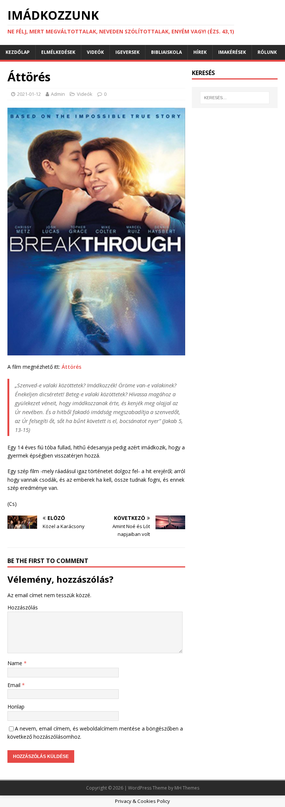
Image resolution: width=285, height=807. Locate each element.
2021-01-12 (29, 94)
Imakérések (232, 52)
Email (14, 685)
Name (15, 663)
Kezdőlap (18, 52)
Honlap (15, 706)
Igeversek (127, 52)
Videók (95, 52)
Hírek (200, 52)
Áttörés (71, 366)
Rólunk (267, 52)
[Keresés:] (234, 97)
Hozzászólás (22, 607)
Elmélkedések (58, 52)
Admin (58, 94)
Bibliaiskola (166, 52)
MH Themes (186, 788)
